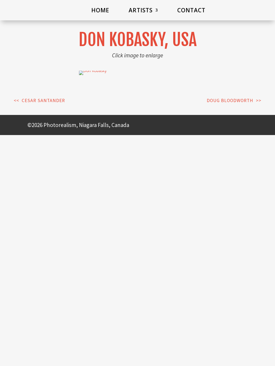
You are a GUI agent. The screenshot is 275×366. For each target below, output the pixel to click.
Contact (191, 10)
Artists (141, 10)
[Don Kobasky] (93, 70)
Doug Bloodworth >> (234, 100)
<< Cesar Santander (39, 100)
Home (100, 10)
